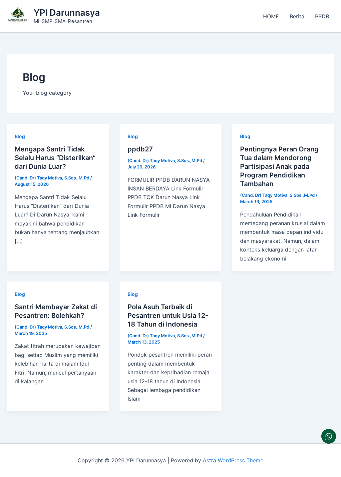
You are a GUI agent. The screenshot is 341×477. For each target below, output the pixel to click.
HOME (271, 16)
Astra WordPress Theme (233, 460)
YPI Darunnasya (67, 12)
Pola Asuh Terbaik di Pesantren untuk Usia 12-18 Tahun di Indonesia (168, 315)
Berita (297, 16)
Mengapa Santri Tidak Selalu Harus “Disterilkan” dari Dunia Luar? (55, 157)
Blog (20, 136)
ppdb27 (140, 149)
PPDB (322, 16)
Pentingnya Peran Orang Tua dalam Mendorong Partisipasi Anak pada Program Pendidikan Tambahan (279, 166)
